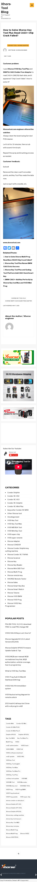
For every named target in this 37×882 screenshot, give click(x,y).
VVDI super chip (13, 534)
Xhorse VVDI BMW (14, 596)
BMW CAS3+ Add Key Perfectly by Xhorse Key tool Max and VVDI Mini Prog (18, 283)
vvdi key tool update (12, 778)
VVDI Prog (9, 789)
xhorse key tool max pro (13, 819)
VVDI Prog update (12, 797)
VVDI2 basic (25, 745)
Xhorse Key (11, 561)
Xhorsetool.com (9, 129)
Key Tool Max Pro (22, 738)
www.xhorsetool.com (11, 243)
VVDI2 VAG (20, 756)
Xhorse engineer (21, 50)
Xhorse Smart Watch (15, 589)
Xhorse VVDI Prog (14, 600)
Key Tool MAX (10, 738)
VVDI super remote (14, 538)
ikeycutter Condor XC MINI (18, 510)
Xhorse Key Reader (14, 565)
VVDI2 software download (14, 753)
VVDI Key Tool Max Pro (13, 771)
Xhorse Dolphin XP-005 (13, 804)
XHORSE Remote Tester (16, 579)
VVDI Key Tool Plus (12, 775)
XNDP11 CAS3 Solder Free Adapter (17, 72)
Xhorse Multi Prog (12, 833)
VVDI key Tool (10, 760)
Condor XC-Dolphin (14, 503)
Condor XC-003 (13, 499)
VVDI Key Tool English (13, 764)
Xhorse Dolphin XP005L (13, 811)
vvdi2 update (10, 756)
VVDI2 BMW (10, 749)
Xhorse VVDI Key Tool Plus (18, 69)
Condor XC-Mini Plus (15, 506)
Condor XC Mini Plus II (13, 731)
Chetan (14, 880)
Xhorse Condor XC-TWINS (17, 555)
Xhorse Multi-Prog (14, 572)
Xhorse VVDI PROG (12, 837)
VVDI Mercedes (22, 782)
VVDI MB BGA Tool (14, 527)
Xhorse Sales (12, 582)
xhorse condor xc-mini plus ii (15, 800)
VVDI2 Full (19, 749)
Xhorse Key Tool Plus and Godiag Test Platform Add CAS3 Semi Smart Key (18, 273)
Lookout (22, 873)
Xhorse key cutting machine (15, 815)
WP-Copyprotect (23, 880)
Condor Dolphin (13, 493)
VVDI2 (17, 742)
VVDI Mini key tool (11, 786)
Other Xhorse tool (14, 513)
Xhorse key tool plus (18, 298)
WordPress (13, 873)
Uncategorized (13, 517)
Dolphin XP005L (23, 734)
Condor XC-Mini (21, 723)
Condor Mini (10, 723)
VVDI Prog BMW (20, 789)
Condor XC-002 (13, 496)
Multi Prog (9, 742)
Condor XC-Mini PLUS (13, 727)
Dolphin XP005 (11, 734)
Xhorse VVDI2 (24, 833)
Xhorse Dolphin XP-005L (14, 808)
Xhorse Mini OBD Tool (15, 568)
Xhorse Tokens (13, 593)
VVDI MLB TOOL (25, 786)
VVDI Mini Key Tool (14, 531)
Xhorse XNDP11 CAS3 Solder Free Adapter (18, 301)
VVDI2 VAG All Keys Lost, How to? (18, 633)
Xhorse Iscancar (13, 558)
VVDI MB (24, 778)
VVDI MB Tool (10, 782)
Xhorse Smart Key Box (16, 586)
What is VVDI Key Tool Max (15, 671)
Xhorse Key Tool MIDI (12, 822)
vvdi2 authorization (12, 745)
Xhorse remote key (15, 575)
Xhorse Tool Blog (6, 8)
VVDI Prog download (12, 793)
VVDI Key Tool (12, 45)
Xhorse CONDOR (14, 545)
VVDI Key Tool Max (14, 524)
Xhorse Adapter (23, 45)
